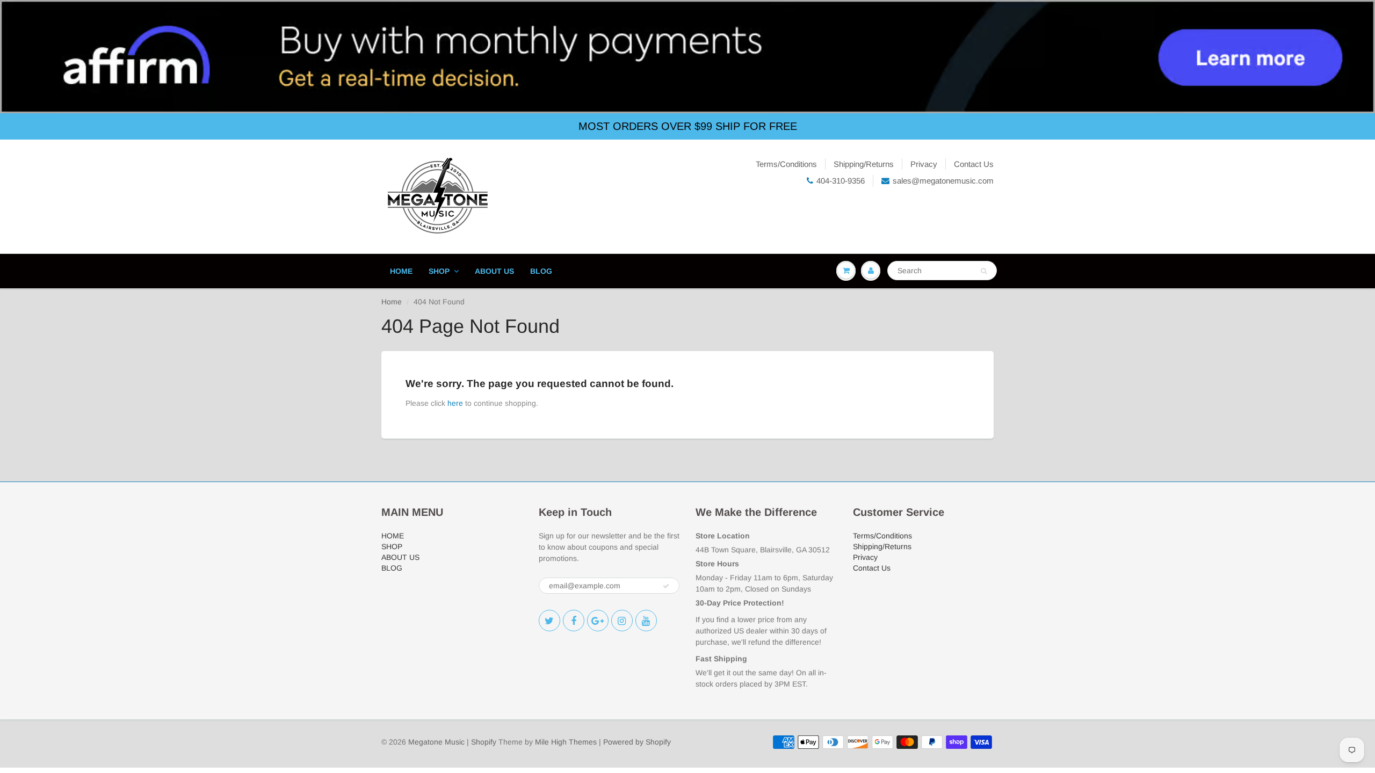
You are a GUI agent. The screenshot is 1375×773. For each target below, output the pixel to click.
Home (391, 301)
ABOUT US (494, 271)
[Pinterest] (598, 620)
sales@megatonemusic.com (943, 180)
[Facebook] (573, 620)
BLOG (541, 271)
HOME (401, 271)
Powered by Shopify (637, 742)
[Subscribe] (666, 586)
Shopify (483, 742)
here (455, 403)
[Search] (983, 271)
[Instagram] (622, 620)
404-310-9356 (840, 180)
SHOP (439, 271)
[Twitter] (549, 620)
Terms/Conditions (786, 164)
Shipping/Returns (864, 164)
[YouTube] (646, 620)
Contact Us (974, 164)
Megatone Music (436, 742)
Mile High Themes (566, 742)
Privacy (923, 164)
